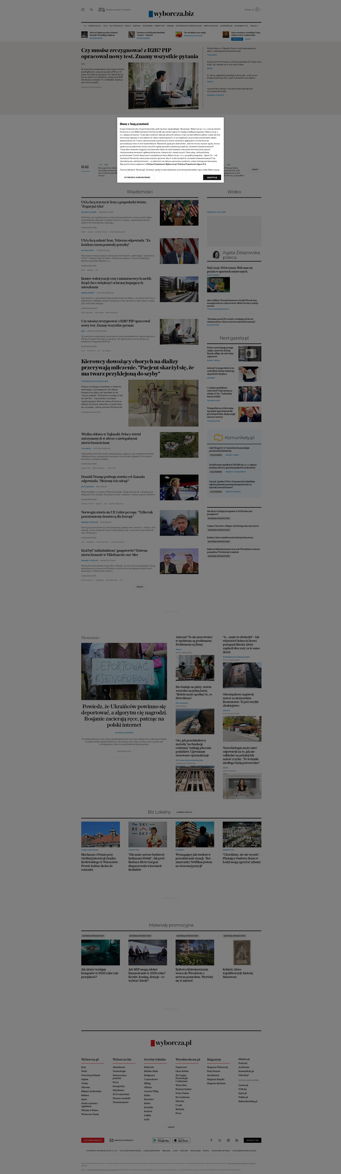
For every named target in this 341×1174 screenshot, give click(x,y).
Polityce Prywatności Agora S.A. (192, 164)
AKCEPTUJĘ (212, 177)
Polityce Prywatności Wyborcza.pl (162, 164)
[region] (170, 150)
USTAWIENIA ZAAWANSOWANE (137, 177)
